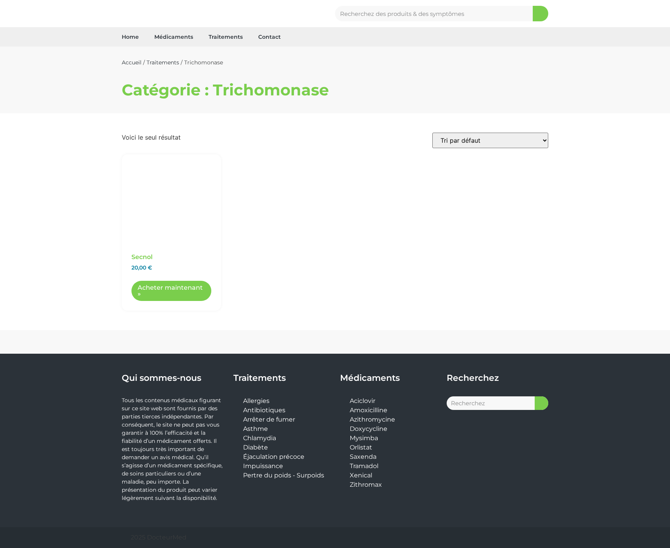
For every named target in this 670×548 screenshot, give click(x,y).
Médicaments (173, 36)
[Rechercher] (540, 13)
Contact (269, 36)
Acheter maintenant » (170, 290)
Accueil (132, 62)
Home (130, 36)
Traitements (226, 36)
